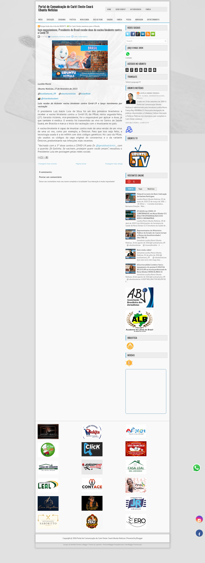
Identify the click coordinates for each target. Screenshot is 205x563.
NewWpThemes (76, 545)
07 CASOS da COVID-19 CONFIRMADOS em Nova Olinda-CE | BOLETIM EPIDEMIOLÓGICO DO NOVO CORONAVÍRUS (152, 214)
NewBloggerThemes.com (133, 545)
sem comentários (81, 37)
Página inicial (81, 164)
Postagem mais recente (47, 164)
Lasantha (99, 545)
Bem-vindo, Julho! (144, 250)
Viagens (110, 19)
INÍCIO (40, 19)
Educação (50, 19)
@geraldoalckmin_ (106, 145)
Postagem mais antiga (114, 164)
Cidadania (61, 19)
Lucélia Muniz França (149, 93)
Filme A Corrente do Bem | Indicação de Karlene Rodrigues (152, 195)
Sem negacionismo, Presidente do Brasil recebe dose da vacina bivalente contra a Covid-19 (80, 31)
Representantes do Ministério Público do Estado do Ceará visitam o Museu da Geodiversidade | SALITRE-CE (151, 234)
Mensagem (139, 19)
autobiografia (135, 9)
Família (119, 19)
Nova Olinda (84, 19)
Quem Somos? (121, 9)
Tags (140, 189)
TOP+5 (130, 189)
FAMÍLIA (148, 9)
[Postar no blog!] (41, 157)
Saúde (68, 37)
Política (73, 19)
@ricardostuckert (49, 98)
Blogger (139, 538)
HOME (109, 9)
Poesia (128, 19)
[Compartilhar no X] (44, 157)
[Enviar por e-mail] (39, 157)
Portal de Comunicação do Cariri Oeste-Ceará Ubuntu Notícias (65, 8)
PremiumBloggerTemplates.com (113, 545)
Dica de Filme (98, 19)
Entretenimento (153, 19)
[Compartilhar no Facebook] (46, 157)
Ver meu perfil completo (137, 123)
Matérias (151, 189)
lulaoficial (85, 93)
